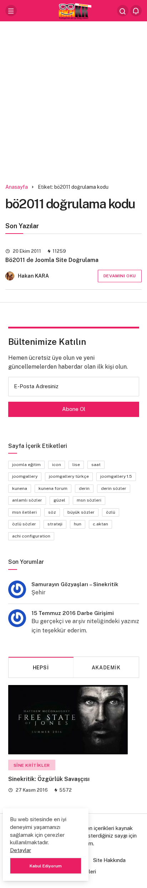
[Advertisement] (73, 100)
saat (96, 464)
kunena (19, 488)
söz (52, 512)
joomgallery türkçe (69, 476)
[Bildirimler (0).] (136, 10)
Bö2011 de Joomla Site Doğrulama (51, 260)
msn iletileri (24, 512)
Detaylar (20, 850)
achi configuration (31, 536)
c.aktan (100, 523)
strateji (54, 523)
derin (84, 488)
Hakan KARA (33, 276)
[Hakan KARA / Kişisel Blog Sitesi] (73, 10)
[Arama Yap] (122, 10)
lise (76, 464)
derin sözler (113, 488)
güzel (59, 500)
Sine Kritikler (32, 765)
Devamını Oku (119, 275)
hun (77, 523)
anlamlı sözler (27, 500)
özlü (110, 512)
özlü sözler (24, 523)
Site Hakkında (109, 860)
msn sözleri (89, 500)
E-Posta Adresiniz (36, 386)
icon (56, 464)
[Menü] (11, 10)
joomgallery (24, 476)
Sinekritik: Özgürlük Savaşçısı (49, 779)
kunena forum (53, 488)
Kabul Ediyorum (46, 865)
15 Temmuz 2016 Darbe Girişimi (72, 613)
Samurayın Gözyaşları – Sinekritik (74, 584)
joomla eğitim (26, 464)
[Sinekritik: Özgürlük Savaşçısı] (68, 719)
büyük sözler (81, 512)
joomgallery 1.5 (116, 476)
